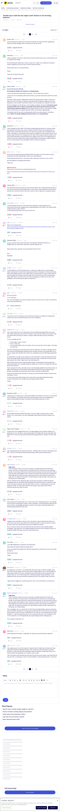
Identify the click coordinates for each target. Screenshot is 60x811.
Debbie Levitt (10, 329)
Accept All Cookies (41, 807)
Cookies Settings (6, 807)
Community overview (12, 8)
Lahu (8, 645)
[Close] (57, 800)
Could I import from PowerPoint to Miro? (14, 714)
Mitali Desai (10, 631)
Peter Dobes (10, 203)
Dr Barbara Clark (11, 519)
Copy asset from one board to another (13, 717)
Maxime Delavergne (12, 593)
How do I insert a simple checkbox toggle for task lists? (18, 709)
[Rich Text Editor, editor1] (30, 689)
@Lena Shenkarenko (13, 89)
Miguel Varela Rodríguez (13, 429)
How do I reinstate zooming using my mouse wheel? (17, 711)
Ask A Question (30, 792)
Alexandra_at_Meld (12, 393)
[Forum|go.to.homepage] (12, 3)
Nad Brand (10, 55)
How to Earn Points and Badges (30, 728)
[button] (2, 3)
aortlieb (9, 268)
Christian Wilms (11, 185)
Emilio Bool (10, 126)
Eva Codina (10, 542)
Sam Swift (9, 313)
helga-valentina (11, 464)
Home (3, 8)
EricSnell (9, 448)
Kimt (8, 152)
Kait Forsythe (10, 499)
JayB (8, 222)
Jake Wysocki (10, 567)
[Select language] (38, 3)
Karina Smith (10, 411)
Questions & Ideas (25, 8)
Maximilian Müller (11, 240)
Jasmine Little (10, 39)
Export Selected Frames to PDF (11, 719)
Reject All (52, 807)
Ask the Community (38, 8)
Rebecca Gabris (11, 86)
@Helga (21, 89)
